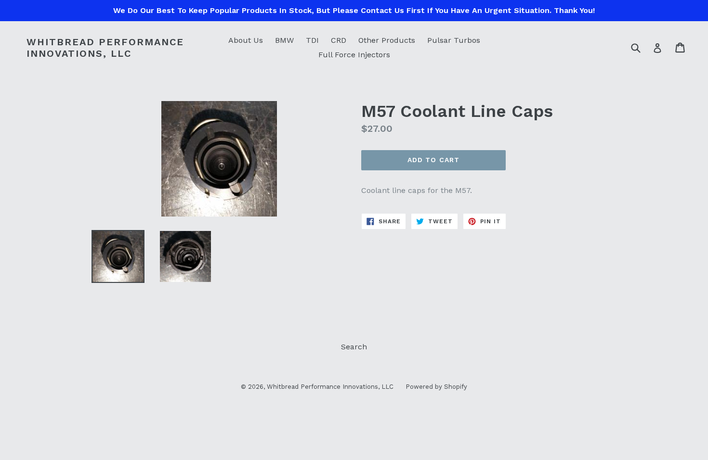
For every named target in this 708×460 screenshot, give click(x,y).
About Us (245, 40)
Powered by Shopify (436, 386)
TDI (312, 40)
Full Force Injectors (354, 54)
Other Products (386, 40)
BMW (284, 40)
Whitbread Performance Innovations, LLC (105, 47)
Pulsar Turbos (453, 40)
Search (354, 346)
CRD (338, 40)
